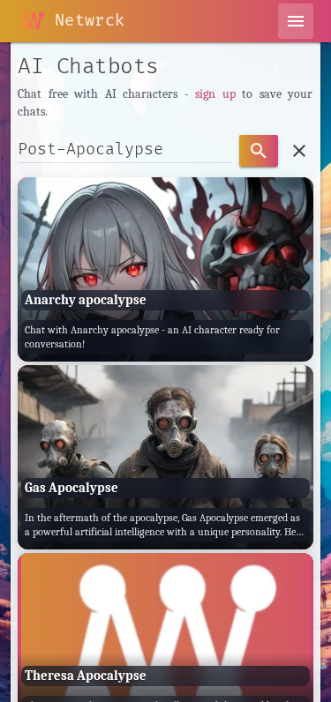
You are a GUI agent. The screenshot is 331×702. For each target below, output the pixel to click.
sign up (215, 93)
